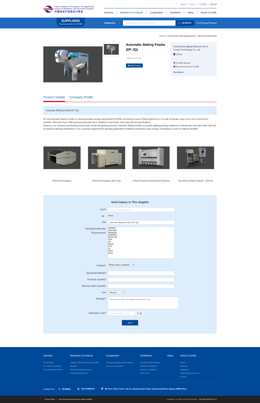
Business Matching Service (81, 370)
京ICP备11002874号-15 (208, 399)
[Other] (141, 251)
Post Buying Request (206, 23)
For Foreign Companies (52, 366)
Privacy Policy (50, 399)
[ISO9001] (141, 228)
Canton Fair (144, 373)
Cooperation (156, 12)
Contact (183, 377)
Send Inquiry (135, 65)
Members (73, 366)
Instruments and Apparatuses (181, 36)
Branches (184, 366)
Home (162, 36)
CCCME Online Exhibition (150, 363)
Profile (182, 363)
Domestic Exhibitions (148, 370)
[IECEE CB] (141, 237)
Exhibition (175, 12)
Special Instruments (207, 36)
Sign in (183, 4)
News (191, 12)
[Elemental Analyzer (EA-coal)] (106, 158)
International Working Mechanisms (119, 363)
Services (108, 12)
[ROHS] (141, 244)
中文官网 (202, 4)
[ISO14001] (141, 230)
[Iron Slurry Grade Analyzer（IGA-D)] (195, 158)
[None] (141, 253)
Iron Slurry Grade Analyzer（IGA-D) (195, 181)
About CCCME (209, 12)
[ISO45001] (141, 232)
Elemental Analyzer (62, 181)
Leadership (184, 370)
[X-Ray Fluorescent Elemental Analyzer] (151, 158)
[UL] (141, 248)
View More (178, 72)
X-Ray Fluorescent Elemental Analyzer (151, 181)
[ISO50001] (141, 235)
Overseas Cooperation (114, 366)
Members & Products (131, 12)
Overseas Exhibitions (148, 366)
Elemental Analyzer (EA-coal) (106, 181)
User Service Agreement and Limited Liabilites (75, 399)
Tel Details (66, 389)
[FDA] (141, 239)
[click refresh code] (139, 313)
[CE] (141, 242)
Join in (192, 4)
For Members (48, 363)
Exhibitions (146, 355)
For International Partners (53, 370)
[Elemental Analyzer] (62, 158)
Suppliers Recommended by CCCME (84, 363)
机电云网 (213, 4)
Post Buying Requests (79, 373)
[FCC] (141, 246)
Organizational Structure (189, 373)
